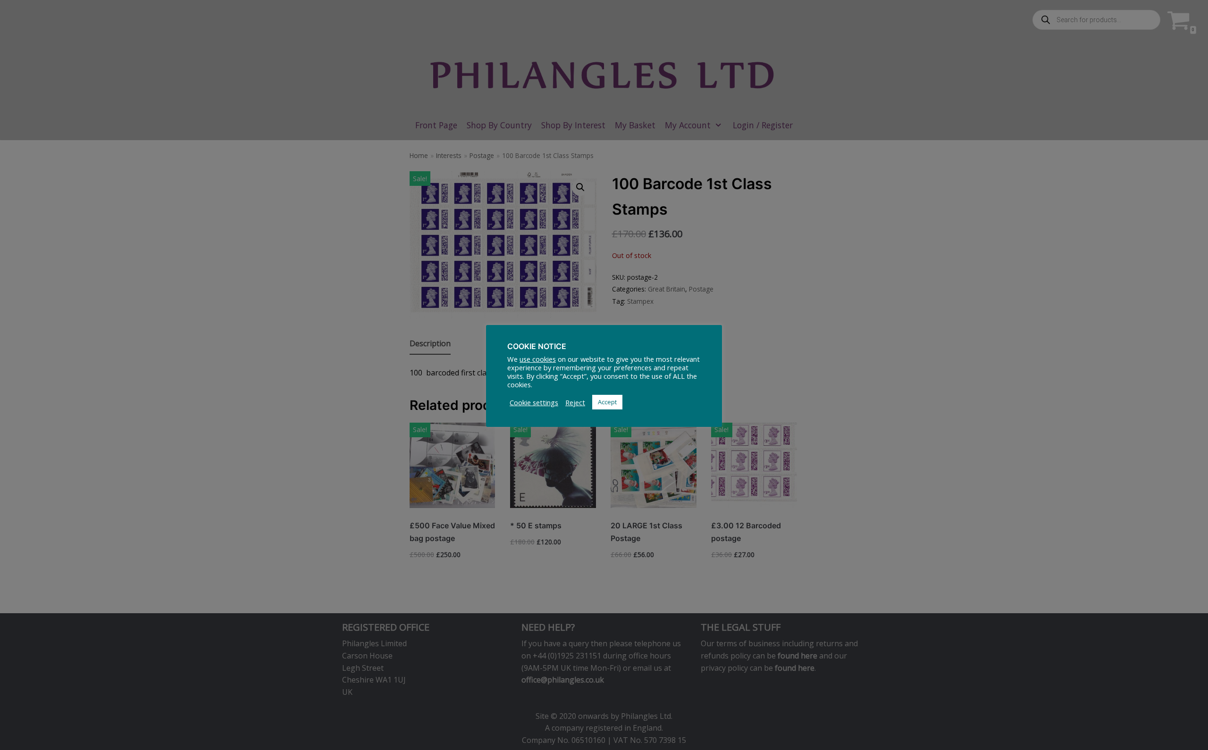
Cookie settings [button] (534, 402)
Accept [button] (607, 402)
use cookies (538, 359)
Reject (575, 402)
